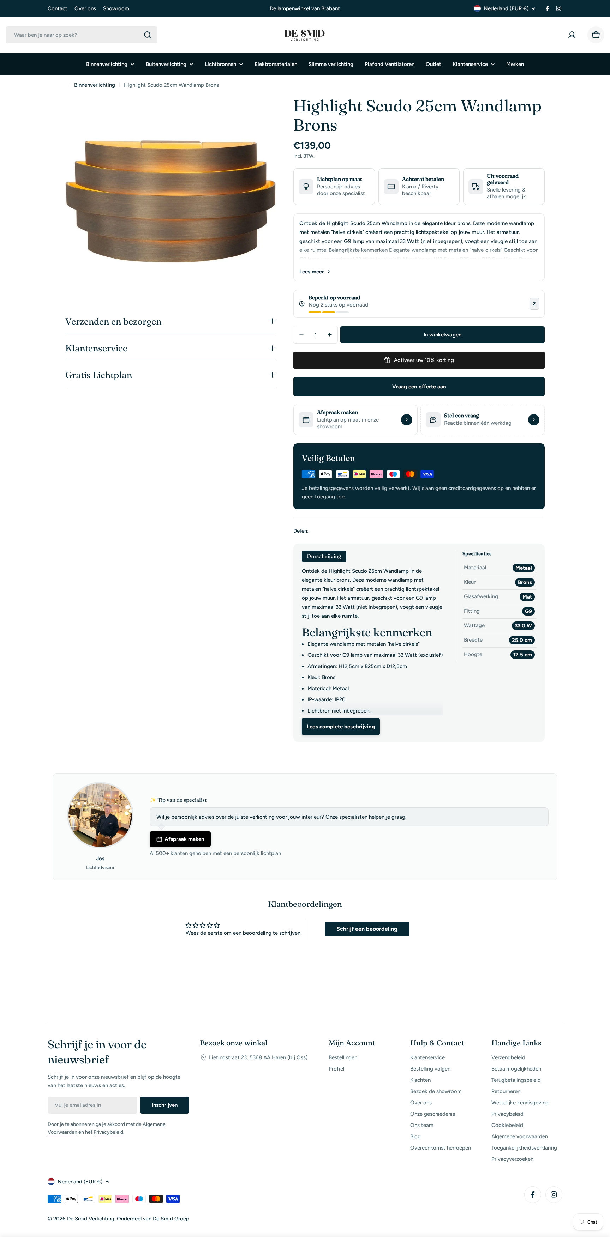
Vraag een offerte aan (419, 386)
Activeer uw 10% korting (424, 360)
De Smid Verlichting (90, 1218)
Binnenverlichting (94, 85)
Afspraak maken (184, 839)
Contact (57, 8)
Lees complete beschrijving (341, 726)
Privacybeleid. (109, 1132)
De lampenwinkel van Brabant (305, 8)
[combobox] (81, 34)
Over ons (85, 8)
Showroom (116, 8)
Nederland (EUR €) (506, 8)
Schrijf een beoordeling (366, 929)
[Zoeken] (147, 35)
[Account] (573, 35)
